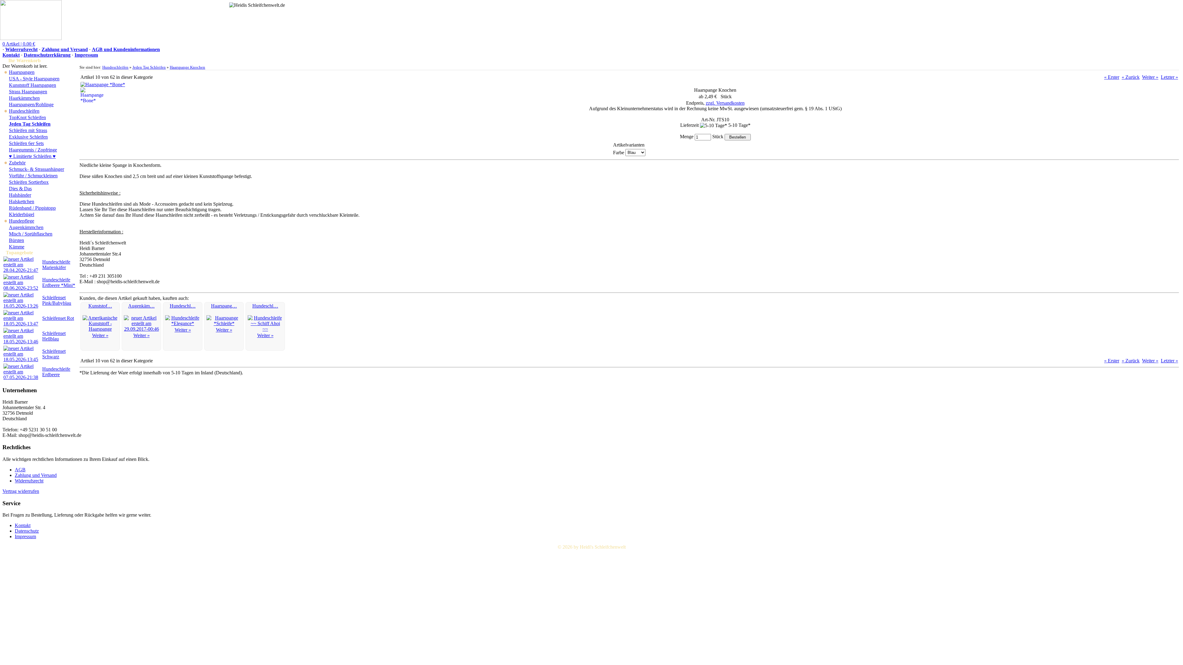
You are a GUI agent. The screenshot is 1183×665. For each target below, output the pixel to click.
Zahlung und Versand (65, 49)
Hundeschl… (183, 305)
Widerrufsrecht (21, 49)
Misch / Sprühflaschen (30, 233)
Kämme (16, 246)
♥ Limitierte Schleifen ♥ (32, 156)
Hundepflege (21, 221)
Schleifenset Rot (58, 318)
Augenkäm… (141, 305)
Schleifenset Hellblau (54, 336)
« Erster (1111, 77)
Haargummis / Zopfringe (33, 149)
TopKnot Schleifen (27, 117)
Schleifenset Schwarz (54, 354)
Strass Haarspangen (28, 91)
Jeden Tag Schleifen (149, 67)
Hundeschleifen (24, 111)
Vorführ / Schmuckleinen (33, 175)
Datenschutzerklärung (47, 55)
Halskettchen (21, 201)
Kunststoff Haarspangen (32, 85)
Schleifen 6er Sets (26, 143)
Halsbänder (20, 195)
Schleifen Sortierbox (29, 182)
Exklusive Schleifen (28, 136)
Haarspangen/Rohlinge (31, 104)
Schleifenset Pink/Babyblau (56, 300)
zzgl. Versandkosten (725, 103)
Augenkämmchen (26, 227)
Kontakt (11, 55)
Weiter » (1150, 77)
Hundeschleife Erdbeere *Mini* (58, 282)
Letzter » (1169, 77)
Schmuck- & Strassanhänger (36, 169)
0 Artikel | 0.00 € (18, 43)
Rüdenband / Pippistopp (32, 208)
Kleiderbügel (21, 214)
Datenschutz (27, 531)
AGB (20, 469)
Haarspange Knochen (187, 67)
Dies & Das (20, 188)
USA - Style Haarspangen (34, 78)
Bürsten (16, 240)
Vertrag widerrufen (20, 491)
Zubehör (17, 162)
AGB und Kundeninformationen (126, 49)
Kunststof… (100, 305)
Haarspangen (22, 72)
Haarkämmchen (24, 98)
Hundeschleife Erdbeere (56, 371)
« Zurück (1131, 77)
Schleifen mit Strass (28, 130)
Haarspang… (224, 305)
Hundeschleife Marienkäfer (56, 264)
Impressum (86, 55)
